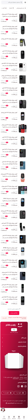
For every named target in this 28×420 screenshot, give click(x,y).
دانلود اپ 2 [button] (6, 388)
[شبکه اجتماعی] (25, 381)
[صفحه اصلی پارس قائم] (14, 320)
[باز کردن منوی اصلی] (25, 2)
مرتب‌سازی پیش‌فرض (20, 8)
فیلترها (10, 8)
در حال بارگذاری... (14, 313)
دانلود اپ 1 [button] (18, 388)
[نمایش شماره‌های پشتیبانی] (14, 324)
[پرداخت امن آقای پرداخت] (13, 355)
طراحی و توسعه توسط (14, 398)
